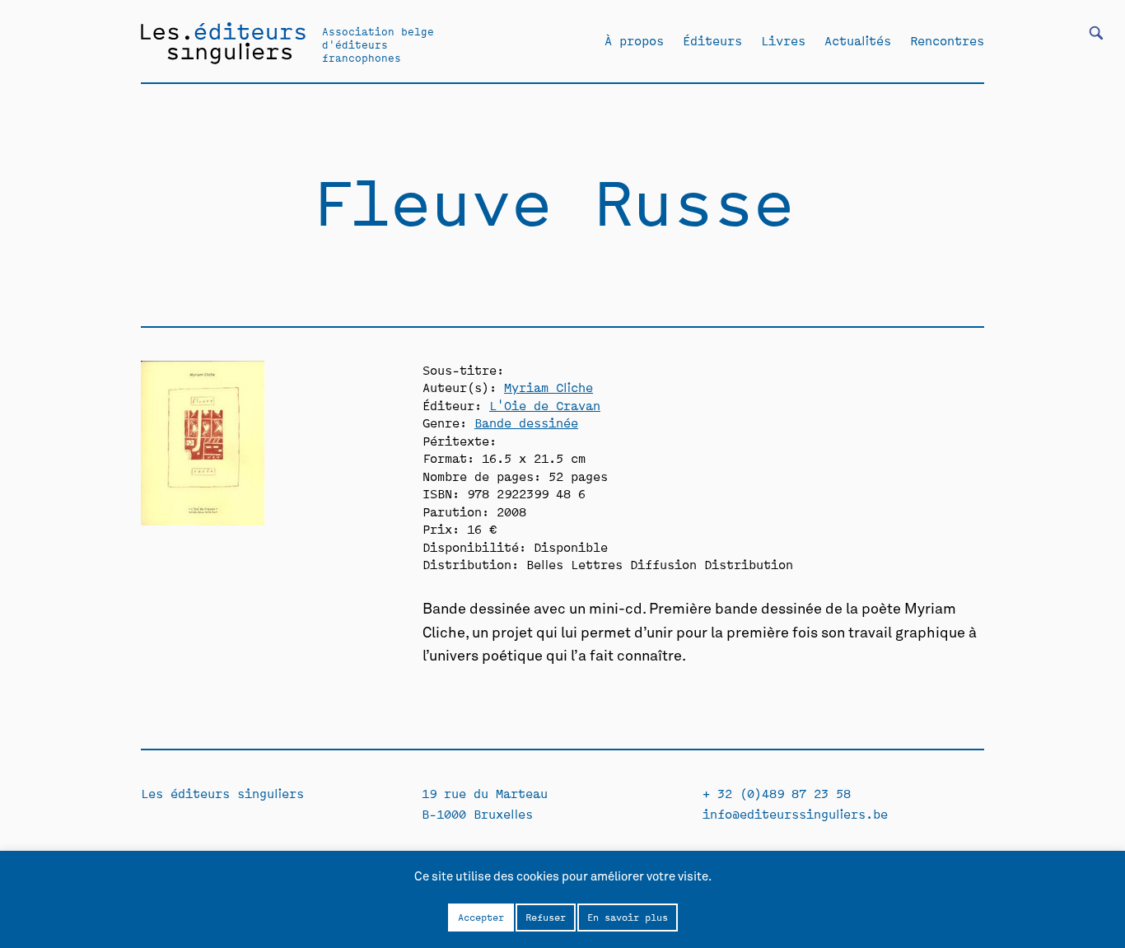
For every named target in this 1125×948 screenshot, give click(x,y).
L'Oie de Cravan (544, 405)
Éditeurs (712, 40)
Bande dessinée (526, 422)
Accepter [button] (481, 916)
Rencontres (947, 40)
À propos (634, 40)
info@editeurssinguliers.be (795, 813)
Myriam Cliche (548, 387)
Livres (783, 40)
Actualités (857, 40)
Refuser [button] (545, 916)
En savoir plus (627, 916)
